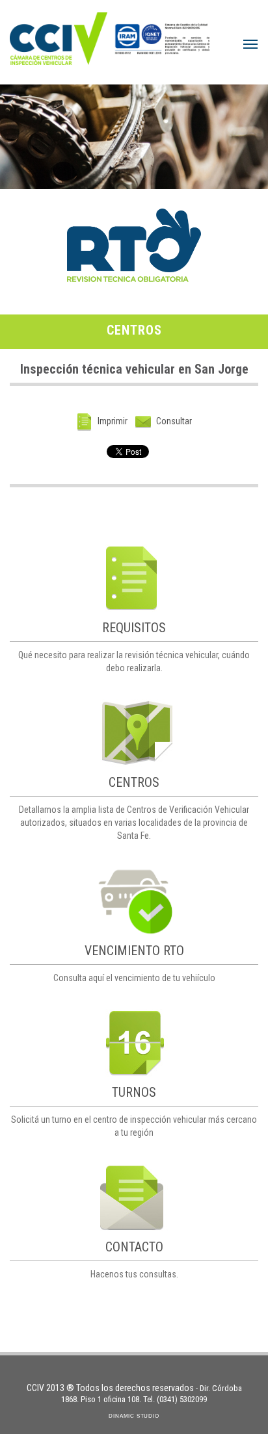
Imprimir (111, 421)
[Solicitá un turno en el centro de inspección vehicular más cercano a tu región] (134, 1043)
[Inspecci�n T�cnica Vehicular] (58, 35)
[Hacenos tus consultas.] (134, 1197)
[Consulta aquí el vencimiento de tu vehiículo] (134, 901)
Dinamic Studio (134, 1416)
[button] (250, 44)
